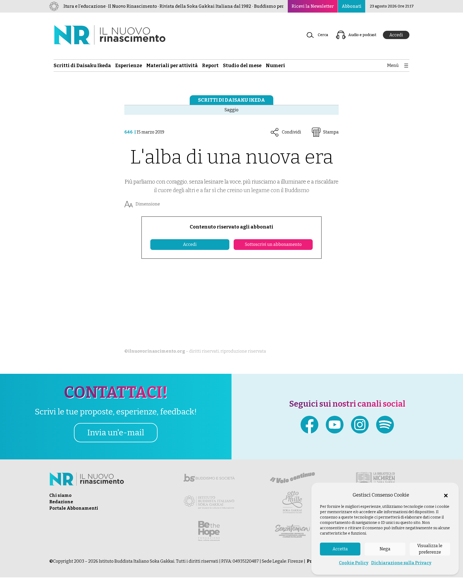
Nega (385, 548)
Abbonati (351, 6)
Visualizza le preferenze (429, 549)
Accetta (340, 548)
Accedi (396, 34)
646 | (130, 132)
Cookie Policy (353, 562)
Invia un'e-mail (115, 432)
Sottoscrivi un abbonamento (273, 244)
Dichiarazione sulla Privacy (401, 562)
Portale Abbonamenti (73, 508)
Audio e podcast (362, 35)
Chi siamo (60, 495)
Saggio (231, 109)
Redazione (61, 501)
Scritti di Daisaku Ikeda (231, 100)
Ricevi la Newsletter (313, 6)
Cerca (323, 35)
